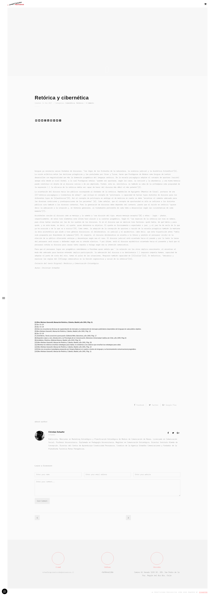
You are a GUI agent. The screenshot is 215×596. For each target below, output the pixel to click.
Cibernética (70, 103)
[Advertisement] (107, 147)
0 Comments (90, 103)
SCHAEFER (203, 592)
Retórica (79, 103)
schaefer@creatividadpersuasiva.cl (58, 572)
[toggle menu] (3, 298)
